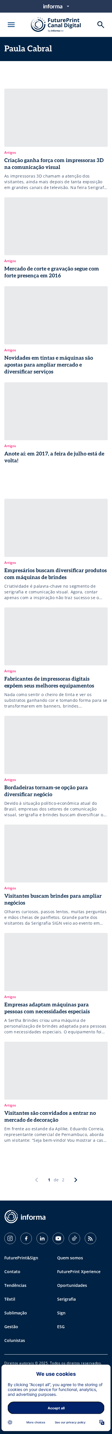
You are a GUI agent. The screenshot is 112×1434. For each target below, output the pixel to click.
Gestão (11, 1326)
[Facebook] (26, 1238)
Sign (61, 1313)
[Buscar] (101, 25)
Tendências (15, 1285)
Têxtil (9, 1299)
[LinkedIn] (42, 1238)
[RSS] (90, 1238)
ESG (61, 1326)
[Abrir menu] (11, 25)
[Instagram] (10, 1238)
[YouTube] (58, 1238)
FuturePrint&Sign (21, 1257)
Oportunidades (72, 1285)
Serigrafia (66, 1299)
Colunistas (14, 1340)
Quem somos (70, 1257)
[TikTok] (74, 1238)
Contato (12, 1271)
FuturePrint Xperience (79, 1271)
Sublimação (15, 1313)
